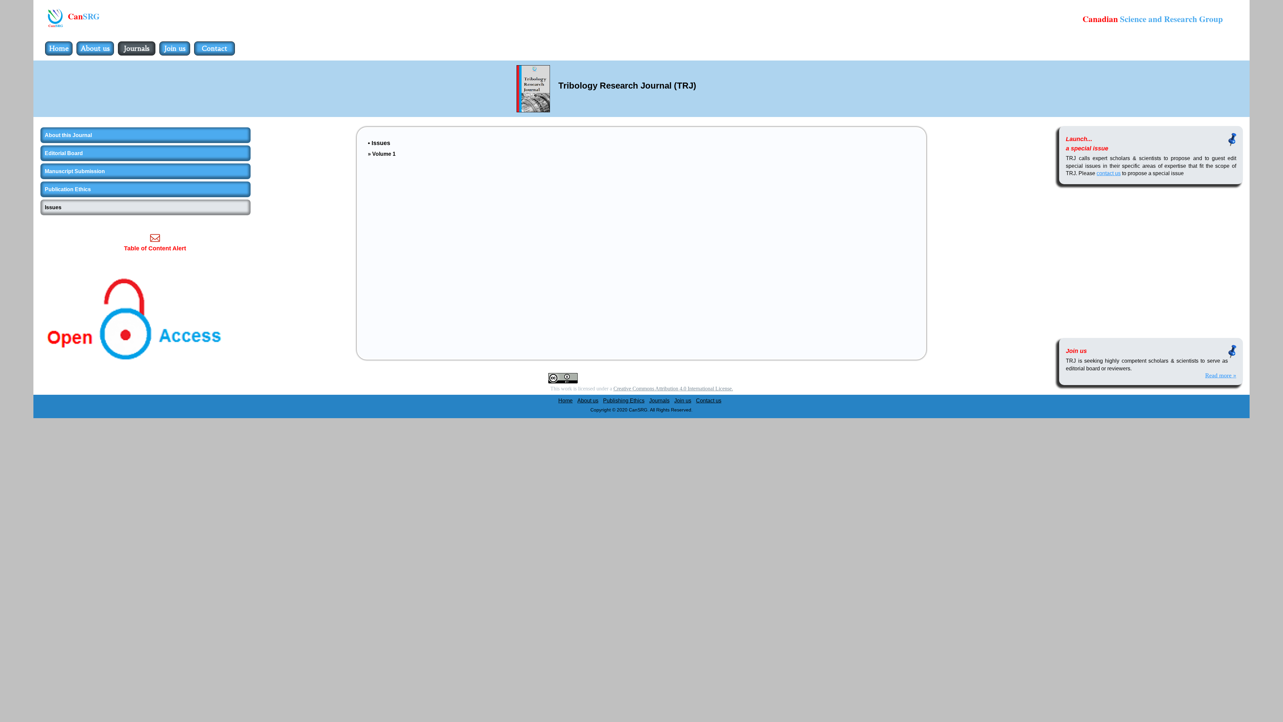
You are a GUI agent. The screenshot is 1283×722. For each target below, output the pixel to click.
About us (95, 48)
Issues (53, 207)
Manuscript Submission (75, 171)
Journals (136, 48)
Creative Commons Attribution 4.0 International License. (673, 388)
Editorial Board (64, 153)
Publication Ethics (68, 189)
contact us (1109, 173)
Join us (174, 48)
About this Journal (68, 135)
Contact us (214, 55)
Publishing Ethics (624, 400)
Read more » (1220, 375)
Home (58, 48)
